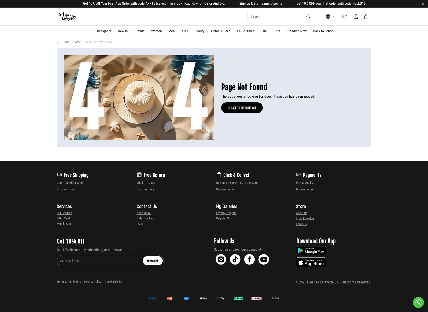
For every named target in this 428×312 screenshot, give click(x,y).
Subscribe (152, 260)
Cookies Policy (114, 281)
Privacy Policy (92, 281)
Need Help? (144, 213)
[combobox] (280, 16)
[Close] (423, 4)
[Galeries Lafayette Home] (68, 17)
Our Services (64, 213)
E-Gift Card (63, 218)
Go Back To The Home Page (242, 107)
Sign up (237, 3)
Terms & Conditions (69, 281)
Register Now (224, 218)
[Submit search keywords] (309, 16)
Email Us (301, 224)
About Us (301, 213)
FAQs (140, 223)
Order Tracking (145, 218)
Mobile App (64, 223)
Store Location (305, 218)
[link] (139, 31)
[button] (104, 31)
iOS (199, 3)
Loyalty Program (226, 213)
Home (77, 42)
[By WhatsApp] (418, 302)
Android (210, 3)
